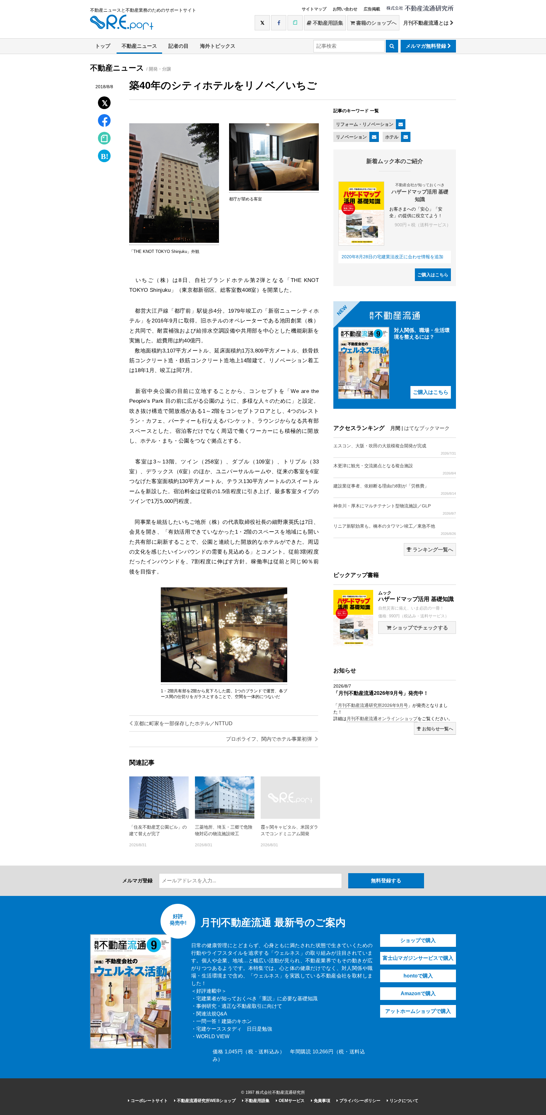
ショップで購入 (418, 940)
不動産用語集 (327, 23)
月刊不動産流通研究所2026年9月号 (373, 705)
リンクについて (403, 1100)
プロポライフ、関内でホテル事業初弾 (269, 739)
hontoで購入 (418, 975)
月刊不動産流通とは (426, 23)
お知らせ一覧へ (437, 728)
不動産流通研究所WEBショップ (206, 1100)
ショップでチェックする (419, 627)
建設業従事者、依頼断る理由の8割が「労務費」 (394, 489)
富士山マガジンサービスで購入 (418, 958)
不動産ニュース (139, 46)
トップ (102, 46)
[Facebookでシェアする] (104, 121)
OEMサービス (291, 1100)
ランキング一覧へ (432, 549)
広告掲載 (372, 9)
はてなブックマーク (427, 428)
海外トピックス (217, 46)
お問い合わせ (345, 9)
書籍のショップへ (376, 23)
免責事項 (321, 1100)
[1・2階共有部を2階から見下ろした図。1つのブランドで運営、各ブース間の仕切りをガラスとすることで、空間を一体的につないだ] (224, 680)
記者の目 (178, 46)
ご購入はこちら (432, 274)
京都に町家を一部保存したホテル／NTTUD (183, 723)
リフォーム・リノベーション (364, 124)
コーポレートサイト (149, 1100)
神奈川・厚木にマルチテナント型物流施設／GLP (394, 509)
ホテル (391, 136)
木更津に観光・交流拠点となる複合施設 (394, 469)
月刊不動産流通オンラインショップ (382, 718)
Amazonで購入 (418, 993)
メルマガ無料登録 (426, 46)
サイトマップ (314, 9)
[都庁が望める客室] (274, 189)
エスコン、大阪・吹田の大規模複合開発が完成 (394, 449)
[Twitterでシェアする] (104, 101)
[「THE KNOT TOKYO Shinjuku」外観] (174, 241)
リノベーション (351, 136)
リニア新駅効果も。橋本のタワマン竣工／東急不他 (394, 530)
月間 (395, 428)
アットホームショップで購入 (418, 1011)
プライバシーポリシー (359, 1100)
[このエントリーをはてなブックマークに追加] (104, 154)
